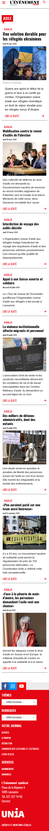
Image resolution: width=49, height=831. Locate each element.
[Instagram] (13, 686)
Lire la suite (12, 116)
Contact (6, 801)
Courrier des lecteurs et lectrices (20, 748)
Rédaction (7, 743)
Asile (8, 29)
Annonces (6, 774)
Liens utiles (8, 754)
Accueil (5, 732)
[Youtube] (21, 686)
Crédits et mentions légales (16, 825)
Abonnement (8, 769)
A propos (6, 738)
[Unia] (13, 813)
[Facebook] (5, 686)
